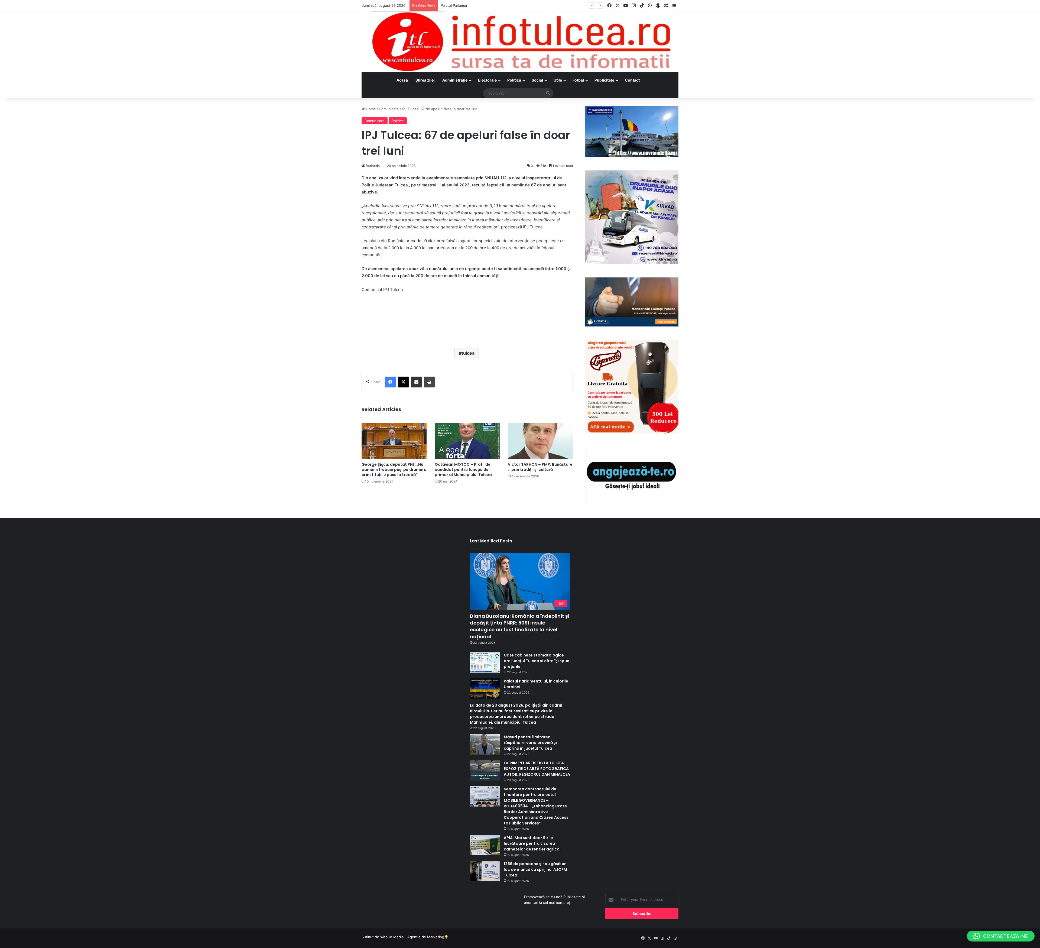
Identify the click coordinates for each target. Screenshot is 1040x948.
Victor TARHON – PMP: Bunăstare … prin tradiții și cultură (540, 467)
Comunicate (389, 109)
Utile (558, 80)
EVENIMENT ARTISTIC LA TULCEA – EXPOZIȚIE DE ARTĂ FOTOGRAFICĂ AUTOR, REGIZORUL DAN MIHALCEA (537, 768)
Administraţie (454, 80)
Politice (398, 121)
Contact (632, 80)
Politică (514, 80)
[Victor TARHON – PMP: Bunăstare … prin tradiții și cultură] (540, 441)
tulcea (467, 353)
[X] (403, 382)
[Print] (429, 382)
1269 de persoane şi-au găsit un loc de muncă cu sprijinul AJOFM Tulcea (535, 869)
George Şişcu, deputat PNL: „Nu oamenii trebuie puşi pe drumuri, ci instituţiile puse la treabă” (394, 469)
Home (370, 109)
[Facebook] (390, 382)
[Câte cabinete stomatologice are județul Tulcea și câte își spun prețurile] (485, 662)
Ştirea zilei (425, 80)
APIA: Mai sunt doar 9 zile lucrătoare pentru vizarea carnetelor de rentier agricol (532, 843)
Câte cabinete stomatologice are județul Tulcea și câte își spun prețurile (536, 660)
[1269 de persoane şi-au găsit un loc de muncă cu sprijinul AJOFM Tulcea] (485, 871)
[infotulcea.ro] (520, 41)
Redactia (373, 166)
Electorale (487, 80)
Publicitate (604, 80)
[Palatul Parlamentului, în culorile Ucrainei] (485, 688)
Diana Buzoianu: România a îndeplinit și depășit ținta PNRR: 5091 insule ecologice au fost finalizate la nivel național (519, 626)
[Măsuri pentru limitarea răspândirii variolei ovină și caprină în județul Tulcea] (485, 744)
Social (537, 80)
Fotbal (578, 80)
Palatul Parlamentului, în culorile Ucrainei (475, 5)
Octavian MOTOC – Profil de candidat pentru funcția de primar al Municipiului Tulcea (463, 469)
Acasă (402, 80)
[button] (1001, 936)
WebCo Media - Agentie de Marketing (412, 937)
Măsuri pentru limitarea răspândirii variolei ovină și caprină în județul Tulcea (530, 742)
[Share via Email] (416, 382)
